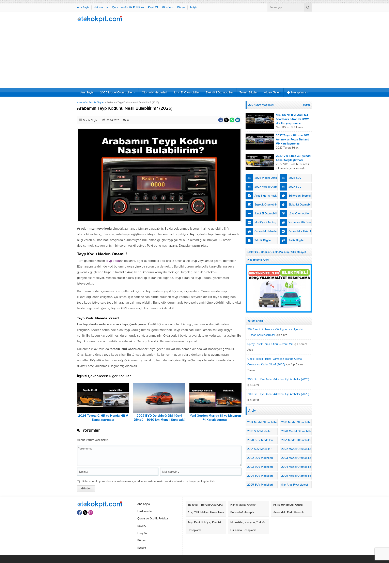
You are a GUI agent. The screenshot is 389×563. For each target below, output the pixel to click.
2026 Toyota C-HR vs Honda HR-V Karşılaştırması (103, 418)
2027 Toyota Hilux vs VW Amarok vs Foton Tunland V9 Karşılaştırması (292, 139)
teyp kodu (113, 261)
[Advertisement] (194, 57)
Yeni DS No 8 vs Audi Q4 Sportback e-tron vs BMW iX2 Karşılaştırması (292, 119)
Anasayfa (82, 102)
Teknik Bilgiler (96, 102)
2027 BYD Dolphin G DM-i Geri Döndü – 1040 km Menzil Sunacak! (159, 418)
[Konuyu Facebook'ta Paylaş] (220, 120)
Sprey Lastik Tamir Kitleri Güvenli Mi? (270, 344)
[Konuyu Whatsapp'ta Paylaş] (232, 120)
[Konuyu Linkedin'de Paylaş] (237, 120)
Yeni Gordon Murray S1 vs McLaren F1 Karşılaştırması (215, 418)
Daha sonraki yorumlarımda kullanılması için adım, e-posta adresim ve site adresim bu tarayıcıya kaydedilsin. (149, 481)
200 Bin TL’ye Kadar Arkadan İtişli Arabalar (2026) (278, 379)
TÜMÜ (306, 105)
